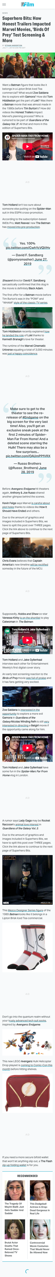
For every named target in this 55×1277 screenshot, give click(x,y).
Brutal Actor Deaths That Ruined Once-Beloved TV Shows (12, 1249)
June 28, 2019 (34, 470)
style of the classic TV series (30, 302)
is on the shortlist (30, 617)
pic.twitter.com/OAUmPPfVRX (28, 456)
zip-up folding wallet (14, 1165)
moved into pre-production (23, 227)
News (5, 13)
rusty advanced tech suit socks (27, 1020)
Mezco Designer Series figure (25, 910)
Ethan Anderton (13, 45)
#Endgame (30, 417)
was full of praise (36, 678)
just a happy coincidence (22, 353)
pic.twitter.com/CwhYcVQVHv (28, 248)
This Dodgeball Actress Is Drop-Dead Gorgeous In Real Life (40, 1208)
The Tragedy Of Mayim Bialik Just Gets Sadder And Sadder (14, 1208)
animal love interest (27, 824)
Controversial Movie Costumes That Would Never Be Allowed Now (39, 1247)
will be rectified (39, 564)
